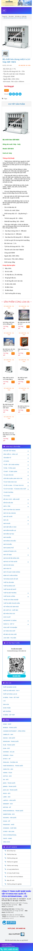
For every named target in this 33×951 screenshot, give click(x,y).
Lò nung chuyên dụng (13, 873)
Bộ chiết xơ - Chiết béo (10, 610)
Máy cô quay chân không (11, 572)
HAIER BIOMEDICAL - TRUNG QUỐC (13, 765)
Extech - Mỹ (6, 759)
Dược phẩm (6, 708)
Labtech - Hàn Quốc (9, 800)
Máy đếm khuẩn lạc (9, 530)
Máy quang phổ (8, 548)
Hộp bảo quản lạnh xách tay (12, 478)
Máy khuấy (6, 523)
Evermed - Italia (8, 755)
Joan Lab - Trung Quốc (10, 790)
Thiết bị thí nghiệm (12, 862)
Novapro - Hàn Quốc (9, 817)
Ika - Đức (6, 779)
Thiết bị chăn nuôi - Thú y (11, 690)
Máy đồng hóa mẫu (9, 541)
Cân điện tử (7, 457)
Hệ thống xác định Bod (11, 606)
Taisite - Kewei (7, 838)
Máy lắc (6, 520)
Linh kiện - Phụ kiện (9, 638)
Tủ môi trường (8, 492)
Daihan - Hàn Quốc (9, 738)
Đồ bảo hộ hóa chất (10, 634)
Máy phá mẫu (7, 544)
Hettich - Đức (7, 776)
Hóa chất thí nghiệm (10, 627)
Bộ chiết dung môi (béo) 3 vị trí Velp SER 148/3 (8, 406)
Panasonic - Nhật (8, 824)
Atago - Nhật (7, 724)
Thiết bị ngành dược (9, 687)
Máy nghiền (7, 537)
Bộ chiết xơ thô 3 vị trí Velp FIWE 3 (23, 407)
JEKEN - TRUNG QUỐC (9, 783)
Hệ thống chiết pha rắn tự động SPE (8, 323)
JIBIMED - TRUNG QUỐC (9, 786)
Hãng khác (6, 842)
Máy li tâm (6, 506)
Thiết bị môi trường (9, 593)
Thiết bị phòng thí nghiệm (14, 884)
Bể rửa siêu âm (8, 502)
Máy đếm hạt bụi (8, 534)
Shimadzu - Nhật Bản (9, 828)
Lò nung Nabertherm (13, 869)
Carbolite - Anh (8, 734)
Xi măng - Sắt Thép (9, 715)
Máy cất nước (8, 516)
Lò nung (6, 461)
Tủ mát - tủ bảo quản (10, 471)
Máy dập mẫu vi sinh (9, 527)
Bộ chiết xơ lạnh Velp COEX (22, 378)
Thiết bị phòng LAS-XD (10, 694)
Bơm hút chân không (10, 575)
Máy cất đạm (7, 554)
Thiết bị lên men (8, 582)
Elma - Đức (6, 748)
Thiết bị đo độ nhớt (9, 589)
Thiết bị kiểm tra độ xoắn (11, 603)
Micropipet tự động (9, 620)
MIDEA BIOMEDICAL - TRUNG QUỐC (13, 810)
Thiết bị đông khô (9, 586)
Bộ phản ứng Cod (9, 613)
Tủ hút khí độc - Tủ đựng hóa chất (14, 489)
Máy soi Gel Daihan (9, 513)
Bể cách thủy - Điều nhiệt (11, 499)
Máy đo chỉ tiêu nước (10, 561)
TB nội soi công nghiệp (10, 599)
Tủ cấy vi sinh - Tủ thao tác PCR (13, 485)
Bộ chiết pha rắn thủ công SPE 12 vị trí (9, 350)
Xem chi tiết (11, 319)
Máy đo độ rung (8, 565)
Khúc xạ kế (6, 617)
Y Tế (4, 701)
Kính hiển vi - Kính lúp (10, 454)
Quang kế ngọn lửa (9, 551)
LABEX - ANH (6, 797)
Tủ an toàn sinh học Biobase (15, 876)
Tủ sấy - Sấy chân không (11, 464)
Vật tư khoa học (11, 851)
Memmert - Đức (8, 804)
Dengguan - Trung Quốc (11, 741)
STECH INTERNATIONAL (9, 835)
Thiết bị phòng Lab (12, 858)
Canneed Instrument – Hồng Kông (14, 731)
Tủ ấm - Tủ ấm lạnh (9, 468)
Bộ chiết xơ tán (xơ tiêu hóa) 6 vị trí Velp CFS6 (9, 434)
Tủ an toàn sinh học (10, 482)
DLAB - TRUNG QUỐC (9, 745)
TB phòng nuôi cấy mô (10, 579)
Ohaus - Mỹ (6, 821)
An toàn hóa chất (9, 631)
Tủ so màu (6, 496)
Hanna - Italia (7, 772)
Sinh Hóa (6, 704)
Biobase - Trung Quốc (10, 727)
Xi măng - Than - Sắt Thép (11, 697)
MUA (6, 90)
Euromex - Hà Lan (8, 752)
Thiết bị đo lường (9, 596)
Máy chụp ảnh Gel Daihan (11, 509)
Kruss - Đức (6, 793)
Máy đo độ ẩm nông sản (11, 558)
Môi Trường (7, 711)
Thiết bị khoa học (12, 854)
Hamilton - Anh (8, 769)
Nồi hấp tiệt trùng (9, 451)
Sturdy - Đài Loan (8, 831)
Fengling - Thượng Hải (10, 762)
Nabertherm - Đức (9, 814)
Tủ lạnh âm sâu (8, 475)
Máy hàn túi (7, 568)
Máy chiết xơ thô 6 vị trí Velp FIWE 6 (8, 378)
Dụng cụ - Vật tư (8, 624)
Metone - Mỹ (7, 807)
